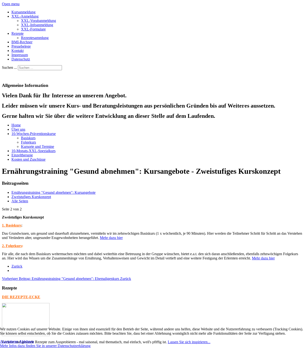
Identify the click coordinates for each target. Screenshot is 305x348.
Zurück (16, 266)
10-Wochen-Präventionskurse (33, 134)
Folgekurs (28, 142)
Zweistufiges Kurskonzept (31, 197)
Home (16, 125)
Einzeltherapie (22, 155)
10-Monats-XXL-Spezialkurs (33, 151)
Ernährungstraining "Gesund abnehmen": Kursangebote (53, 192)
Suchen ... (9, 67)
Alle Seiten (19, 201)
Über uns (18, 129)
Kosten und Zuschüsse (28, 159)
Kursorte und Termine (37, 146)
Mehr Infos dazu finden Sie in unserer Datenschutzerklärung (45, 346)
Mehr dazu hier (111, 238)
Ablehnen (26, 341)
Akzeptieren (9, 341)
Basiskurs (28, 138)
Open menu (11, 4)
